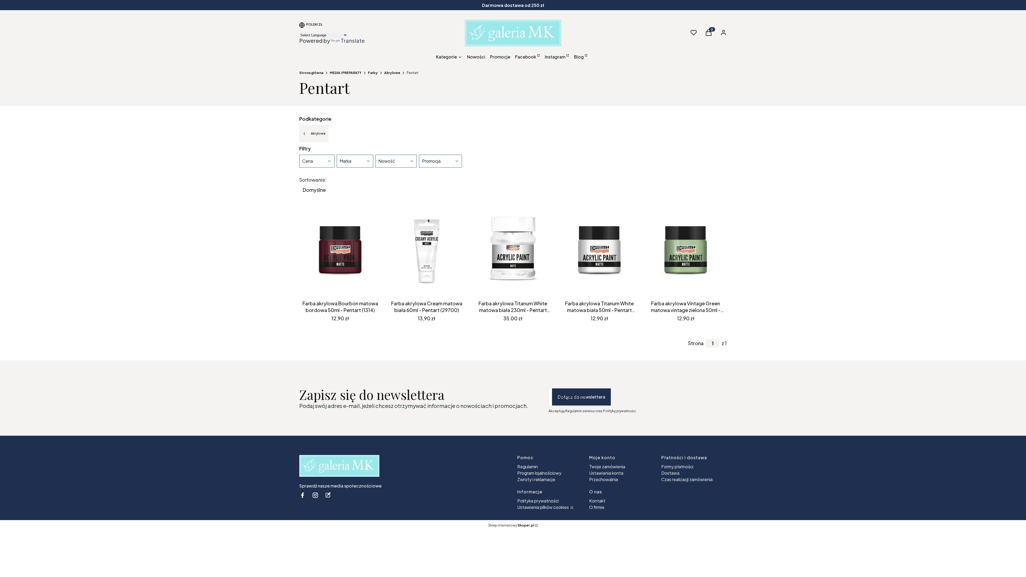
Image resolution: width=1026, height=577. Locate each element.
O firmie (596, 507)
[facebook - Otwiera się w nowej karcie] (302, 495)
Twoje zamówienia (607, 466)
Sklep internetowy (511, 525)
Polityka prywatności (538, 501)
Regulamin (527, 466)
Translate (353, 40)
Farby (373, 73)
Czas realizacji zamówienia (687, 479)
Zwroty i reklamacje (536, 479)
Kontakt (597, 501)
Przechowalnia (603, 479)
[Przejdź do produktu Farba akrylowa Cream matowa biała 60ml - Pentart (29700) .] (427, 251)
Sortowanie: (313, 179)
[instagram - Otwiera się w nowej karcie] (315, 495)
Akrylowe (392, 73)
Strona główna (311, 73)
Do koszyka (336, 288)
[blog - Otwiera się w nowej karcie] (328, 495)
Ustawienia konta (606, 473)
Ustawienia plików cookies (543, 507)
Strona (696, 343)
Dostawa (670, 473)
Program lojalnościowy (539, 473)
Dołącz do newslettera (581, 397)
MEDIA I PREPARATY (346, 73)
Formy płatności (677, 466)
